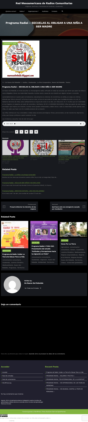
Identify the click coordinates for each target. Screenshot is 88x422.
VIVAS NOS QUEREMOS (74, 262)
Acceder (4, 372)
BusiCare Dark (50, 411)
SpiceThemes (61, 411)
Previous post (32, 204)
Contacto (54, 11)
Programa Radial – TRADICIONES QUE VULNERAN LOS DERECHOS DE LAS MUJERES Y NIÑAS (69, 157)
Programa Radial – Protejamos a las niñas (42, 156)
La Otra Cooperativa (44, 82)
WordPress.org (6, 383)
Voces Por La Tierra (68, 244)
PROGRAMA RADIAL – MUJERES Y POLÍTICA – (60, 376)
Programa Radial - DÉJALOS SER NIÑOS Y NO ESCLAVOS (21, 183)
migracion (43, 259)
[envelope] (26, 132)
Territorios (20, 268)
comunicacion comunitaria (11, 260)
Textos (68, 82)
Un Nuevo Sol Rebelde (12, 82)
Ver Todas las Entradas (32, 288)
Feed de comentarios (8, 379)
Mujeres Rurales (76, 257)
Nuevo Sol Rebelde (58, 82)
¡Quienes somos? (11, 11)
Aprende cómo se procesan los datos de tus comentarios (47, 354)
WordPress (37, 411)
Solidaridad (42, 262)
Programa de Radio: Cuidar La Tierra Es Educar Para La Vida (64, 372)
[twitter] (21, 132)
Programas (12, 268)
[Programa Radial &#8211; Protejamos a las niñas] (43, 147)
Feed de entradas (7, 376)
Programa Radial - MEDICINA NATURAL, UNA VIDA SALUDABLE (23, 191)
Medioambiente (7, 265)
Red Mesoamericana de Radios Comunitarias (44, 3)
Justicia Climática (17, 262)
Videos (63, 262)
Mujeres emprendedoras (69, 255)
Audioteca (45, 11)
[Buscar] (62, 11)
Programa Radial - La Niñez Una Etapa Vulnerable (18, 175)
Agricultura (65, 247)
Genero (72, 249)
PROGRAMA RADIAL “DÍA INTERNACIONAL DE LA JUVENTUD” (65, 379)
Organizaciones (33, 11)
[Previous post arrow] (4, 206)
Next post (55, 204)
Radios (22, 11)
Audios (25, 82)
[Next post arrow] (84, 206)
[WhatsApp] (31, 132)
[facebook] (16, 132)
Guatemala (32, 82)
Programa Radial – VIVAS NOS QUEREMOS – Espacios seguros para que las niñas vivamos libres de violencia (15, 157)
